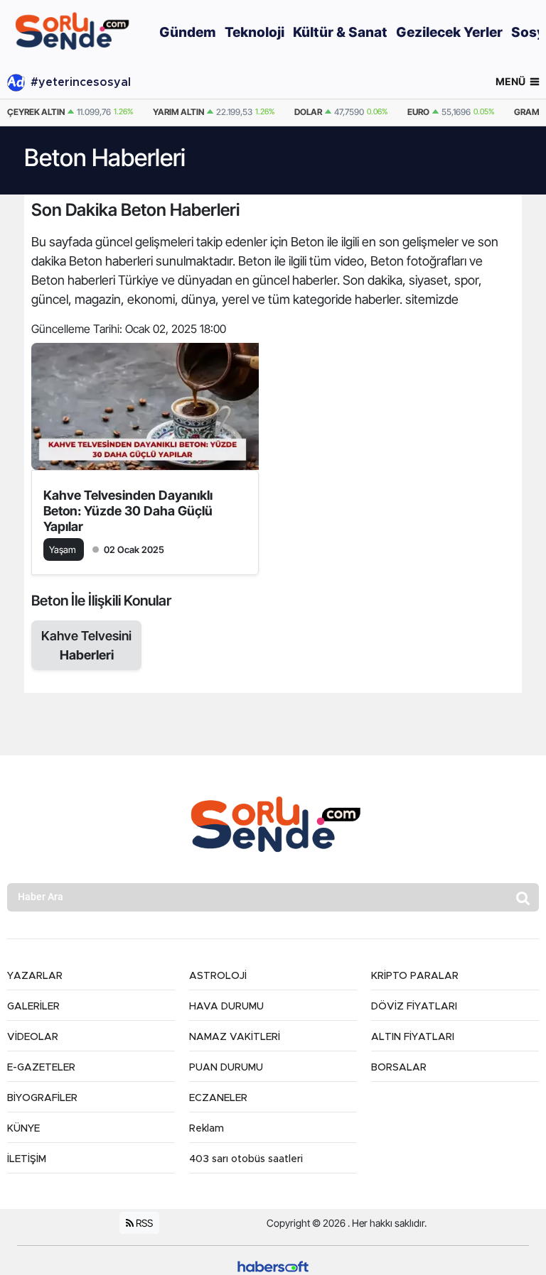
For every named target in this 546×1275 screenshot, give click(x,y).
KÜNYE (23, 1129)
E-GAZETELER (41, 1068)
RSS (143, 1223)
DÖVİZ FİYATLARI (414, 1007)
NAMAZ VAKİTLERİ (234, 1037)
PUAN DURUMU (226, 1068)
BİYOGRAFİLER (42, 1098)
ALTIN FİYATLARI (412, 1037)
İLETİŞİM (26, 1159)
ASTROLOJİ (218, 976)
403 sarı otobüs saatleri (246, 1159)
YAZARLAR (35, 976)
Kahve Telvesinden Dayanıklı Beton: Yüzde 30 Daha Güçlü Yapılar (128, 511)
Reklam (206, 1129)
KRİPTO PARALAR (415, 976)
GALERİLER (33, 1007)
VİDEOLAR (32, 1037)
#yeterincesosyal (81, 82)
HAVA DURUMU (226, 1007)
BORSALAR (399, 1068)
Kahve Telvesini (86, 645)
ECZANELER (218, 1098)
